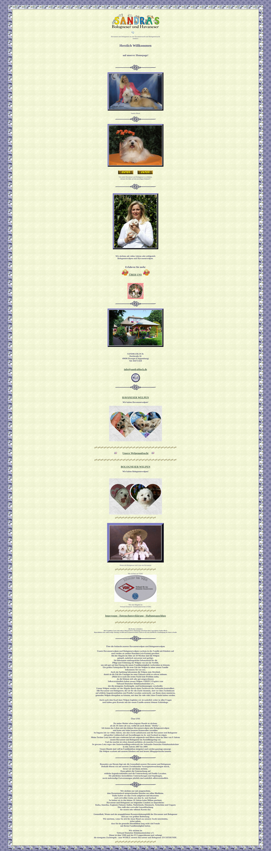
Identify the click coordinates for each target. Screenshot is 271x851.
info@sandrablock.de (135, 369)
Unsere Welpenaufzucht (135, 453)
